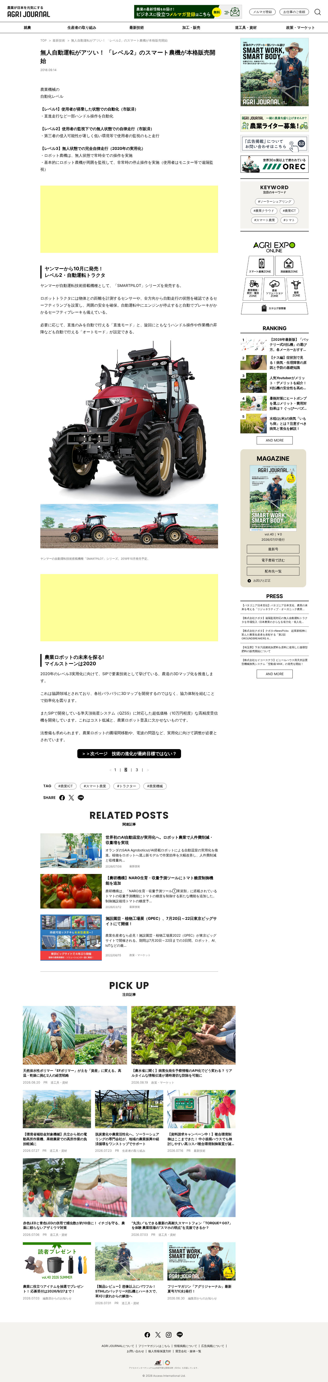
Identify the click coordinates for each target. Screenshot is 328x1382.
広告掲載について (212, 1346)
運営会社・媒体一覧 (188, 1351)
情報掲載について (185, 1346)
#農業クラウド (264, 210)
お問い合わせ (135, 1351)
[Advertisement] (129, 219)
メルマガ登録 (262, 12)
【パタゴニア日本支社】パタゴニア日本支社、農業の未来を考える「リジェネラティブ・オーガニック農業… (275, 607)
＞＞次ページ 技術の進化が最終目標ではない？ (129, 753)
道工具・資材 (246, 27)
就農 (27, 27)
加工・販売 (191, 27)
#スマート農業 (95, 786)
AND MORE (275, 440)
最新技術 (136, 27)
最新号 (273, 549)
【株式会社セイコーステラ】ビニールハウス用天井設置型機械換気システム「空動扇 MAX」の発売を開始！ (275, 662)
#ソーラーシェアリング (274, 201)
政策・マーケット (300, 27)
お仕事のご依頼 (294, 12)
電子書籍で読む (273, 560)
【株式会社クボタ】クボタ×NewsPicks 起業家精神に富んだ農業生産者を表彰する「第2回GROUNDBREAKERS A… (274, 634)
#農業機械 (155, 786)
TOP (43, 40)
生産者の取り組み (81, 27)
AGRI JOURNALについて (118, 1346)
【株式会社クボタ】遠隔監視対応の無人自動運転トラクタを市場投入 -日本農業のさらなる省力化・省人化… (275, 620)
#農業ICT (65, 786)
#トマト (289, 220)
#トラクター (126, 786)
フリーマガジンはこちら (154, 1346)
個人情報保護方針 (159, 1351)
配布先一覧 (273, 571)
